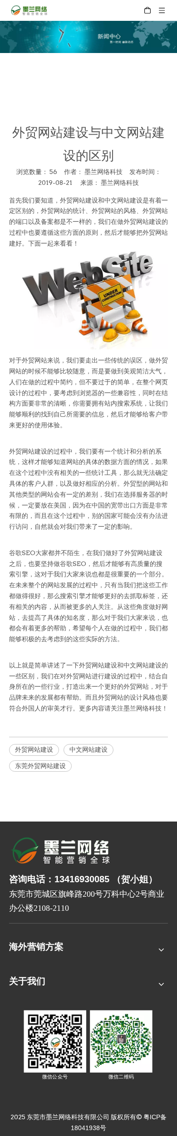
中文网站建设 (123, 200)
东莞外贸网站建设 (40, 765)
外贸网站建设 (79, 200)
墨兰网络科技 (120, 182)
